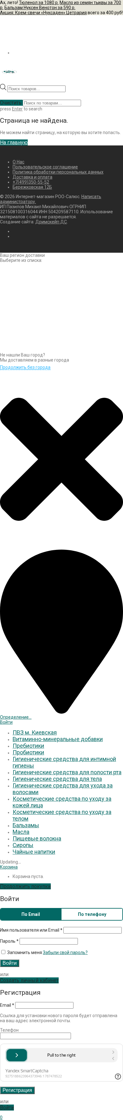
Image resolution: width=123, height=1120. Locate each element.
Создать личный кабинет (29, 980)
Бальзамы (26, 825)
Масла (21, 831)
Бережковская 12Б (32, 187)
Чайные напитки (34, 851)
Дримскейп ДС (51, 221)
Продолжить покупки (25, 886)
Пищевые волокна (37, 838)
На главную (14, 142)
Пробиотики (28, 752)
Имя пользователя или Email (31, 930)
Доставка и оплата (32, 177)
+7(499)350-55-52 (31, 182)
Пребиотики (28, 745)
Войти (6, 722)
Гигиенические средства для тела (57, 778)
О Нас (18, 161)
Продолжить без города (25, 367)
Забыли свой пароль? (65, 952)
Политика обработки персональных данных (58, 171)
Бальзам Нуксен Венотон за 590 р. (39, 7)
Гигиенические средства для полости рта (67, 772)
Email (7, 1005)
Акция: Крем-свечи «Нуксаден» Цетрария (43, 12)
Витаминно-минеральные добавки (58, 739)
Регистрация (17, 1090)
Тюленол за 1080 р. (39, 2)
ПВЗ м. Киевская (35, 732)
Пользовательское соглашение (45, 166)
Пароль (9, 941)
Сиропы (23, 845)
